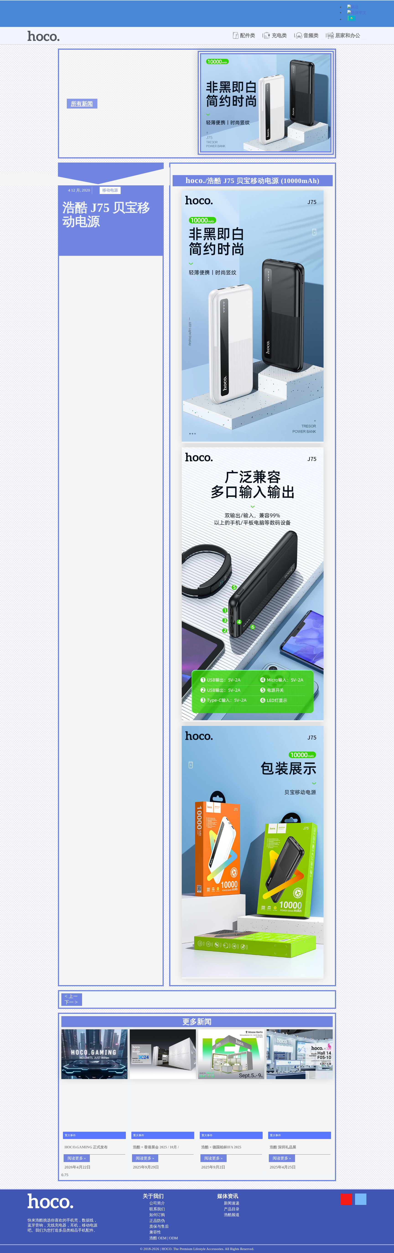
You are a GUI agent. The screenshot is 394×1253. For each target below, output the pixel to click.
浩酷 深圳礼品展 (283, 1147)
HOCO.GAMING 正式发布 (86, 1147)
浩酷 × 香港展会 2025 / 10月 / (156, 1147)
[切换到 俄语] (351, 20)
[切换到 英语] (353, 7)
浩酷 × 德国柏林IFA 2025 (221, 1147)
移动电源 (110, 190)
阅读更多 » (76, 1158)
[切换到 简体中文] (356, 13)
